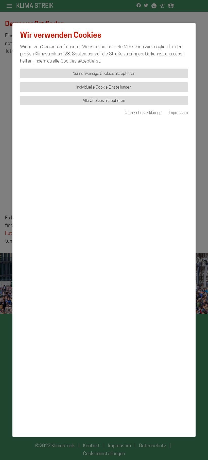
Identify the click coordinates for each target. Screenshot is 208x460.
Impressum (178, 112)
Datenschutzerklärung (142, 112)
